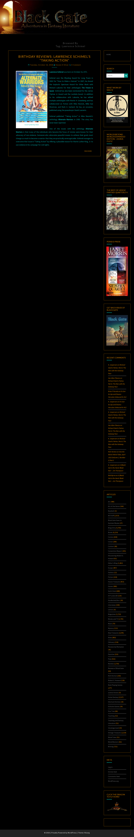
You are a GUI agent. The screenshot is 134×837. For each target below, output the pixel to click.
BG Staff (111, 515)
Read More (88, 151)
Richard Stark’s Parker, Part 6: (116, 384)
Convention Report (115, 551)
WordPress (72, 833)
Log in (110, 767)
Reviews (111, 664)
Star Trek (111, 711)
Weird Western (113, 742)
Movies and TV (113, 619)
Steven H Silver (62, 65)
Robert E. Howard (114, 680)
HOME (108, 54)
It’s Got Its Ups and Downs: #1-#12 (117, 394)
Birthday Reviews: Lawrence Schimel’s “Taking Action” (54, 58)
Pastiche (111, 654)
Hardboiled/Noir (114, 600)
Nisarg (87, 833)
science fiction (113, 693)
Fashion (111, 572)
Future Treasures (114, 582)
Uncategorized (113, 728)
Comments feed (114, 776)
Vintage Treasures (114, 733)
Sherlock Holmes (114, 702)
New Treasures (113, 633)
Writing (110, 746)
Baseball (111, 511)
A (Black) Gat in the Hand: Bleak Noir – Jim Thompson (117, 468)
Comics (110, 537)
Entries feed (112, 772)
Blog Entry (112, 528)
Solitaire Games (113, 706)
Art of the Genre (114, 506)
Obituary (111, 642)
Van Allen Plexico (114, 425)
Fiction (110, 577)
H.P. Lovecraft (113, 596)
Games (110, 586)
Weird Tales (112, 737)
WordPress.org (113, 781)
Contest (111, 546)
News (110, 637)
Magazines (112, 614)
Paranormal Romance (116, 647)
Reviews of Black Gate (116, 668)
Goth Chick (112, 591)
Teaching (111, 716)
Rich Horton (112, 676)
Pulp (109, 659)
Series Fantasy (113, 697)
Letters (110, 610)
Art (109, 502)
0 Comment (76, 65)
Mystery (111, 628)
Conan (110, 542)
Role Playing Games (115, 685)
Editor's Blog (112, 563)
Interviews (112, 605)
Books (110, 532)
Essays (110, 568)
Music (110, 624)
